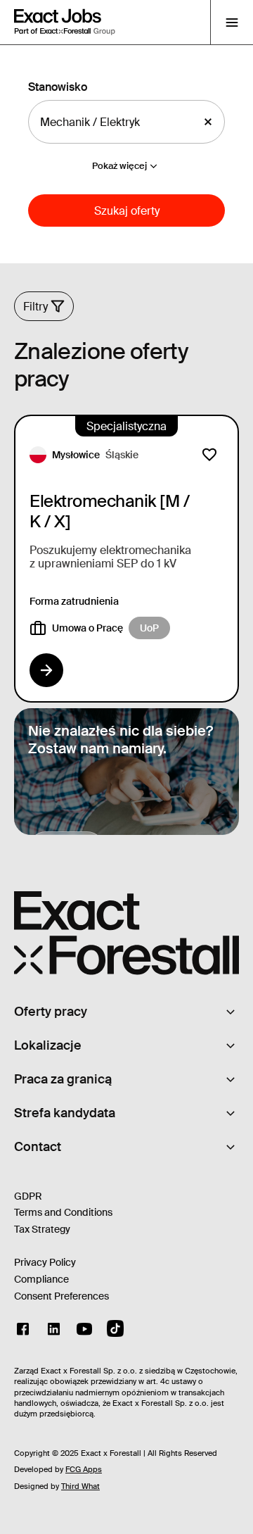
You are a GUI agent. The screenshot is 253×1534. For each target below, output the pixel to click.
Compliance (41, 1279)
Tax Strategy (42, 1229)
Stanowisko (57, 87)
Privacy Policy (45, 1262)
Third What (80, 1486)
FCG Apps (83, 1469)
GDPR (28, 1196)
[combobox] (114, 122)
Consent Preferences (61, 1296)
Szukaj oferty (127, 210)
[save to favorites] (209, 455)
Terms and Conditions (63, 1212)
